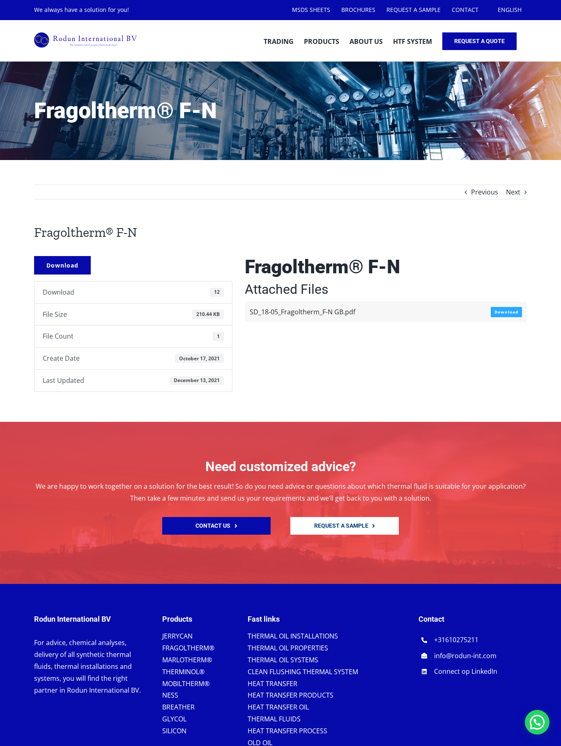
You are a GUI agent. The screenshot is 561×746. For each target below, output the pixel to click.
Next (513, 192)
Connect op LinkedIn (465, 671)
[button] (537, 722)
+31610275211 (456, 639)
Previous (484, 192)
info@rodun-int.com (465, 655)
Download (62, 265)
